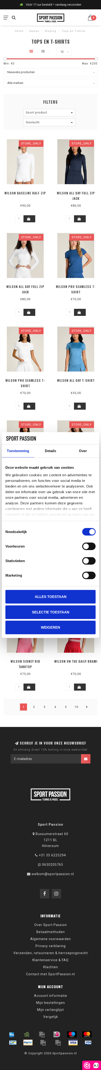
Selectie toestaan (50, 612)
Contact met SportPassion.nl (50, 974)
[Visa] (73, 1042)
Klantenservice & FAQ (50, 960)
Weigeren (50, 627)
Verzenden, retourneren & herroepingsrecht (50, 953)
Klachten (50, 967)
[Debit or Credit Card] (42, 1034)
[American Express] (12, 1034)
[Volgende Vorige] (86, 707)
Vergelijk (50, 1017)
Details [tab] (50, 451)
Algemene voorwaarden (50, 939)
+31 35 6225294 (52, 855)
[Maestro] (72, 1034)
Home (19, 31)
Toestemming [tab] (18, 451)
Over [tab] (83, 451)
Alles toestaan (50, 597)
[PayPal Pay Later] (58, 1042)
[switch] (89, 546)
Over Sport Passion (50, 925)
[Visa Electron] (88, 1042)
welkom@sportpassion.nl (52, 874)
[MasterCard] (87, 1034)
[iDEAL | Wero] (57, 1034)
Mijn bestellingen (50, 1003)
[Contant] (27, 1034)
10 (76, 707)
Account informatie (50, 996)
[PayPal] (28, 1042)
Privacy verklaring (50, 946)
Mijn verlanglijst (50, 1010)
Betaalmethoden (50, 932)
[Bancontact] (13, 1042)
